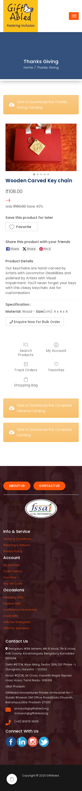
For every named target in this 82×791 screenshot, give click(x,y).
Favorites (56, 369)
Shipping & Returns (16, 545)
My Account (56, 350)
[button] (21, 226)
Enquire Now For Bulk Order (36, 322)
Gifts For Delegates (17, 622)
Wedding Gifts (13, 597)
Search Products (25, 352)
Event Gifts (10, 616)
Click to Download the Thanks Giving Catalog (42, 104)
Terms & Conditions (17, 539)
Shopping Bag (26, 385)
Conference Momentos (20, 610)
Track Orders (25, 369)
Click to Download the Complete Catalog (44, 432)
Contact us (49, 486)
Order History (12, 571)
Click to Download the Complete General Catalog (44, 408)
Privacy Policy (12, 551)
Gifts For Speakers (16, 628)
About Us (17, 486)
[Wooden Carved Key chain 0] (41, 147)
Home (28, 67)
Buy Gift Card (12, 583)
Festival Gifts (12, 603)
